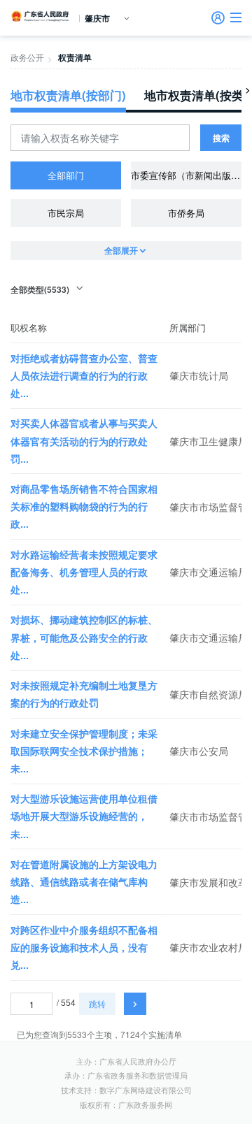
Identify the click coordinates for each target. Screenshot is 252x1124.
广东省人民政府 (40, 16)
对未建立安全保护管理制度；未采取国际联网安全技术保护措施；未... (84, 750)
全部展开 (121, 250)
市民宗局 (66, 212)
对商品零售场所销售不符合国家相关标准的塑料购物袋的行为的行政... (84, 506)
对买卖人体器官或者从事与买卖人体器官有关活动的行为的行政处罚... (84, 440)
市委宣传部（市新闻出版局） (186, 175)
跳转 (97, 1003)
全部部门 (66, 175)
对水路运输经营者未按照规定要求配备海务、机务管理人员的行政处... (84, 571)
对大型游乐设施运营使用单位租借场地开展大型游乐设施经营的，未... (84, 815)
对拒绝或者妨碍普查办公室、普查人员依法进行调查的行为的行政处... (84, 375)
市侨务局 (186, 212)
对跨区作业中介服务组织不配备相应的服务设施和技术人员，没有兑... (84, 947)
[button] (235, 17)
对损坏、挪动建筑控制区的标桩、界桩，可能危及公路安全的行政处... (84, 636)
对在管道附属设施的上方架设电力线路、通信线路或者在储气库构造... (84, 881)
